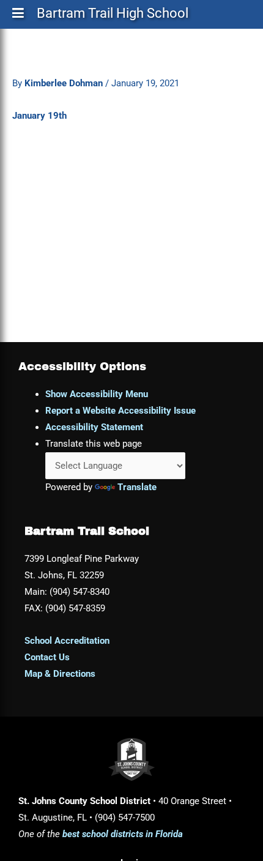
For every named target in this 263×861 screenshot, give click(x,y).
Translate (137, 487)
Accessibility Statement (94, 427)
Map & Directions (59, 673)
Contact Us (47, 657)
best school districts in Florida (122, 834)
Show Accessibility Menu (96, 394)
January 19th (39, 115)
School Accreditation (66, 640)
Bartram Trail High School (112, 16)
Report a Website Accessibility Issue (120, 410)
